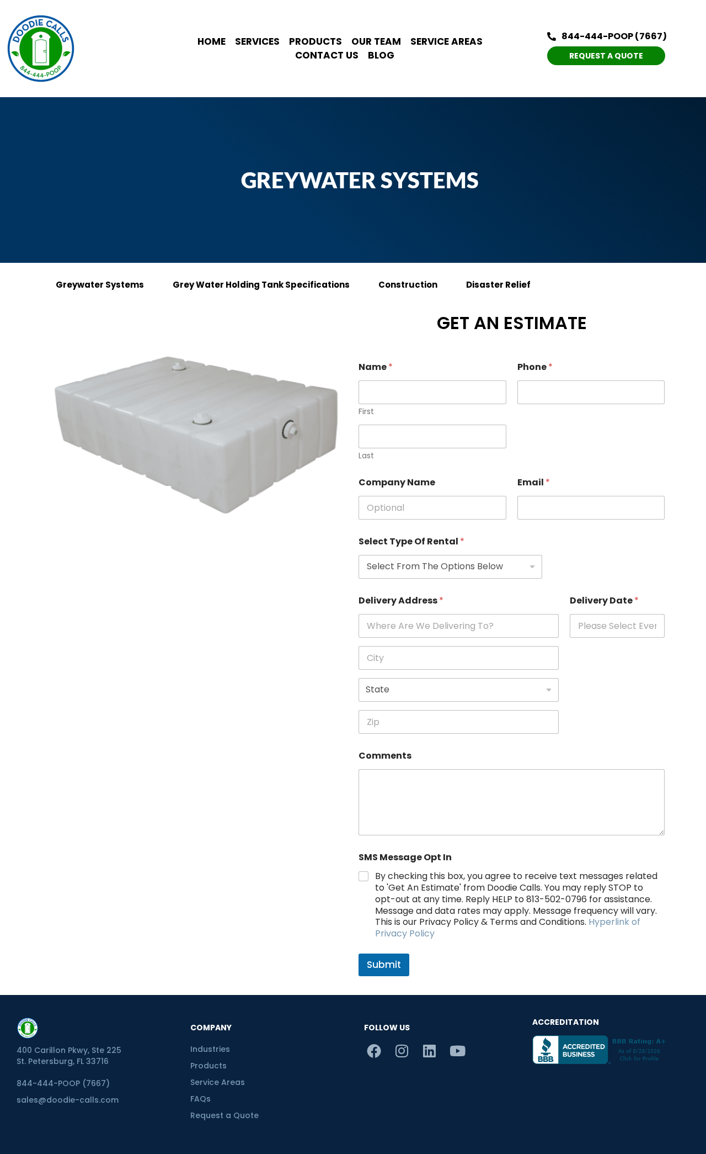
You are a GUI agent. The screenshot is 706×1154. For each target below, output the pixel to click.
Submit (384, 964)
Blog (381, 55)
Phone (535, 367)
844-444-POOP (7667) (63, 1083)
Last (366, 455)
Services (257, 41)
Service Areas (446, 41)
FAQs (200, 1098)
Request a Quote (224, 1115)
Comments (385, 755)
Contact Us (327, 55)
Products (315, 41)
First (366, 411)
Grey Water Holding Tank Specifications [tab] (261, 284)
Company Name (397, 482)
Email (533, 482)
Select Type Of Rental (411, 541)
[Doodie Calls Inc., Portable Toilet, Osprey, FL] (601, 1049)
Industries (210, 1049)
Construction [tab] (407, 284)
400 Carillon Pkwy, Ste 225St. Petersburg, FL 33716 (69, 1056)
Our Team (376, 41)
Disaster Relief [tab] (498, 284)
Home (211, 41)
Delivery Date (604, 600)
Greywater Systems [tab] (100, 284)
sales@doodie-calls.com (68, 1099)
